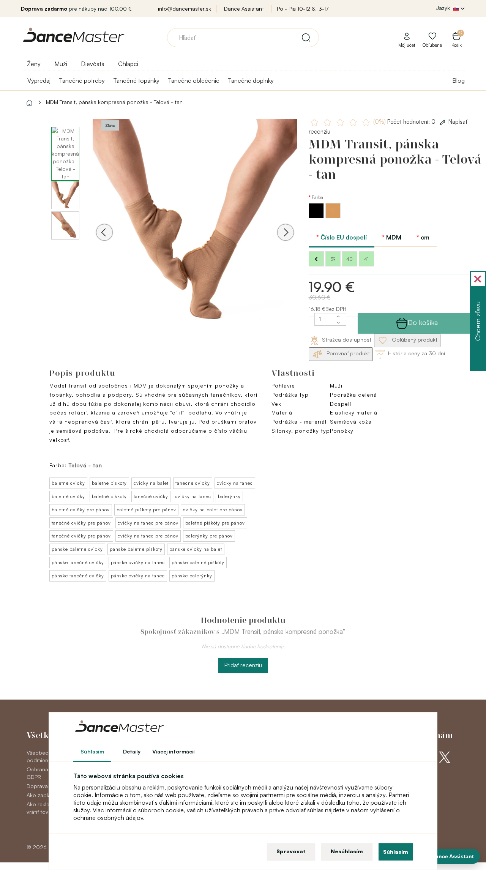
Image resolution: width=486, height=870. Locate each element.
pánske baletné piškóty (198, 562)
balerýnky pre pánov (209, 536)
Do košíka (423, 322)
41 (366, 259)
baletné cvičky (68, 483)
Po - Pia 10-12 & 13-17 (302, 8)
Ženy (34, 64)
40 (349, 259)
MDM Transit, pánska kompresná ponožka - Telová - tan (114, 102)
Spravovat (291, 851)
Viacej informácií (173, 751)
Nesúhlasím (347, 851)
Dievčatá (92, 64)
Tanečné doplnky (251, 80)
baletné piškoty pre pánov (146, 509)
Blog (458, 80)
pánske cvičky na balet (195, 549)
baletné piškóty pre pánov (215, 523)
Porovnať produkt (347, 353)
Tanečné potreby (82, 80)
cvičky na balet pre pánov (213, 509)
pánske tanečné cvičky (78, 562)
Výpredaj (38, 80)
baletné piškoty (109, 483)
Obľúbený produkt (413, 339)
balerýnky (229, 496)
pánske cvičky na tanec (138, 562)
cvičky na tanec (235, 483)
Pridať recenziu (243, 665)
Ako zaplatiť (41, 795)
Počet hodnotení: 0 (405, 121)
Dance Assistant (244, 8)
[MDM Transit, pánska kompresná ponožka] (195, 221)
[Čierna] (317, 216)
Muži (60, 64)
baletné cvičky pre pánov (81, 509)
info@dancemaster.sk (184, 8)
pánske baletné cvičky (77, 549)
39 (333, 259)
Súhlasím (395, 851)
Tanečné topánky (136, 80)
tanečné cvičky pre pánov (81, 523)
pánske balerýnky (192, 575)
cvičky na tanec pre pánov (148, 523)
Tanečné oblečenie (193, 80)
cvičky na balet (151, 483)
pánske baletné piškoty (136, 549)
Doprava (37, 786)
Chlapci (128, 64)
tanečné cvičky (192, 483)
